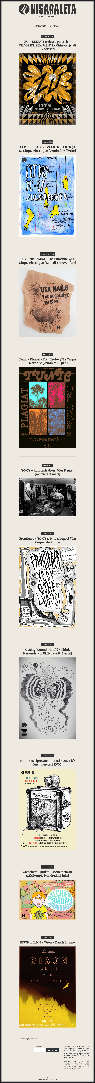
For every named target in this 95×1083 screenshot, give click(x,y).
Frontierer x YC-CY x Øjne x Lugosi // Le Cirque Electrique (47, 540)
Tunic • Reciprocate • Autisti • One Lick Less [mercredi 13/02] (47, 762)
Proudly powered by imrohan (47, 1079)
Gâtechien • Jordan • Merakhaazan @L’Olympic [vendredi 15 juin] (47, 873)
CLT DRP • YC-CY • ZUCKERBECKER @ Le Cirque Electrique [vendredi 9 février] (47, 149)
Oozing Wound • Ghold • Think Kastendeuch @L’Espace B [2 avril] (47, 651)
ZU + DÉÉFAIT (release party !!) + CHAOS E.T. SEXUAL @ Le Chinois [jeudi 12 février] (47, 45)
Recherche (38, 1046)
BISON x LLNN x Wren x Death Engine (47, 942)
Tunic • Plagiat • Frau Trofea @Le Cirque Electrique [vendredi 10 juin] (47, 361)
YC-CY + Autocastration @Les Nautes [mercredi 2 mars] (47, 472)
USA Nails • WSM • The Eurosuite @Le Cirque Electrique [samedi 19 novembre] (47, 261)
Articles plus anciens (29, 1039)
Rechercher (52, 1050)
